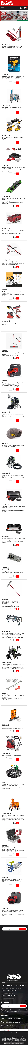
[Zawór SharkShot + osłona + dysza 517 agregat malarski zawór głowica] (14, 867)
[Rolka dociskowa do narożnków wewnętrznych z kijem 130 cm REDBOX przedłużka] (14, 589)
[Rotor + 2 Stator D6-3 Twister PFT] (14, 715)
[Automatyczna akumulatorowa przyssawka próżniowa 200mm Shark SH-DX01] (14, 898)
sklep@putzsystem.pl (9, 1025)
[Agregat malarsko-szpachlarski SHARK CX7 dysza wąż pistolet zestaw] (14, 652)
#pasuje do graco (7, 993)
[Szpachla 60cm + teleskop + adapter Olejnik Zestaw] (14, 340)
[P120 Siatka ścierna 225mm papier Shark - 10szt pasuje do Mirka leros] (14, 433)
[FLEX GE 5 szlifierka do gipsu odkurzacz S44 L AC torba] (14, 311)
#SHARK (18, 988)
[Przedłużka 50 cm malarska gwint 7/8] (14, 683)
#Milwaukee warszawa (9, 995)
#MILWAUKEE (5, 990)
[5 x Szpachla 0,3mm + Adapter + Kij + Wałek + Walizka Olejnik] (14, 494)
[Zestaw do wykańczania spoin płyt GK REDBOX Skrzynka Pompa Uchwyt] (14, 34)
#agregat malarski (8, 985)
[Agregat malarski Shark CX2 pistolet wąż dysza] (14, 402)
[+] (13, 82)
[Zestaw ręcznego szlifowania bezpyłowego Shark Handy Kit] (14, 155)
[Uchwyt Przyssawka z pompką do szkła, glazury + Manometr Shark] (14, 370)
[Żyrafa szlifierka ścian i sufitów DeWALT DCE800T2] (14, 125)
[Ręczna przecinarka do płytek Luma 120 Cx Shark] (14, 186)
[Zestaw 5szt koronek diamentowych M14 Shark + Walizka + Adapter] (14, 835)
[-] (13, 83)
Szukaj (23, 929)
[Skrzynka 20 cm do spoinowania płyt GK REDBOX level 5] (14, 218)
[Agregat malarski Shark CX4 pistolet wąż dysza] (14, 463)
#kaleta (13, 990)
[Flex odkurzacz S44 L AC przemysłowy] (14, 743)
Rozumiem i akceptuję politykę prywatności (14, 1043)
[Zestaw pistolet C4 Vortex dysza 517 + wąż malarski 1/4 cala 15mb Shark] (14, 772)
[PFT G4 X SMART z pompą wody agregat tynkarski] (14, 803)
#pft (17, 985)
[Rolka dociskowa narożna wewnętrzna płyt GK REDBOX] (14, 557)
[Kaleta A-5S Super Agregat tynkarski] (14, 95)
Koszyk (17, 82)
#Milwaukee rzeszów (8, 998)
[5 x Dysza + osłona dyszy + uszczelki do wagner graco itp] (14, 279)
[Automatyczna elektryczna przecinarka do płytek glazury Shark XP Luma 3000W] (14, 621)
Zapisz (23, 1006)
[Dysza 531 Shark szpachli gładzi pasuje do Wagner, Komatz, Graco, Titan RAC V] (14, 64)
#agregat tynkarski (8, 988)
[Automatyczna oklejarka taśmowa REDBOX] (14, 249)
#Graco (22, 985)
